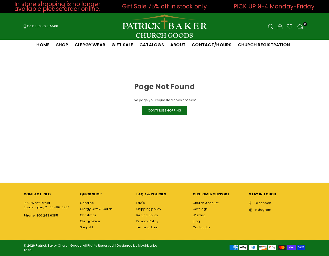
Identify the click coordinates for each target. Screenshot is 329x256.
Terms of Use (147, 227)
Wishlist (199, 215)
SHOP (62, 45)
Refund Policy (147, 215)
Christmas (88, 215)
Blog (196, 221)
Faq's (140, 203)
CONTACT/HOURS (211, 45)
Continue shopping (164, 110)
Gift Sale (122, 45)
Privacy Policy (147, 221)
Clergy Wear (90, 221)
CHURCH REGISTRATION (264, 45)
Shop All (86, 227)
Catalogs (200, 209)
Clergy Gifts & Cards (96, 209)
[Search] (271, 26)
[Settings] (280, 26)
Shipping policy (148, 209)
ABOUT (177, 45)
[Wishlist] (289, 26)
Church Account (206, 203)
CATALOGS (151, 45)
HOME (43, 45)
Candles (87, 203)
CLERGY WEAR (90, 45)
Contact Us (202, 227)
